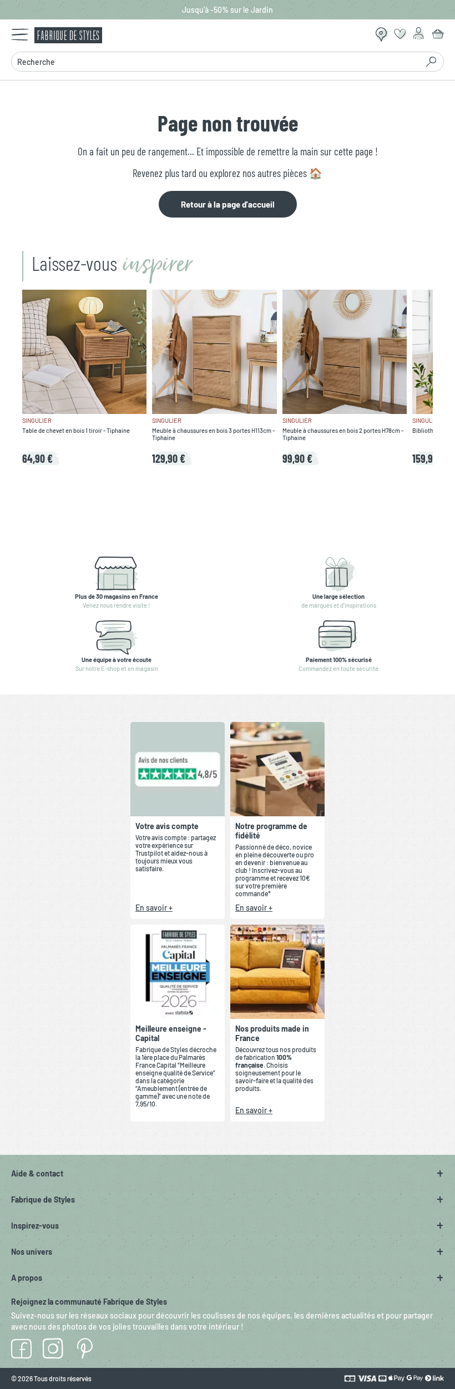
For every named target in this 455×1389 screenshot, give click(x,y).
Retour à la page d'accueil (228, 204)
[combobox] (214, 61)
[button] (227, 1173)
